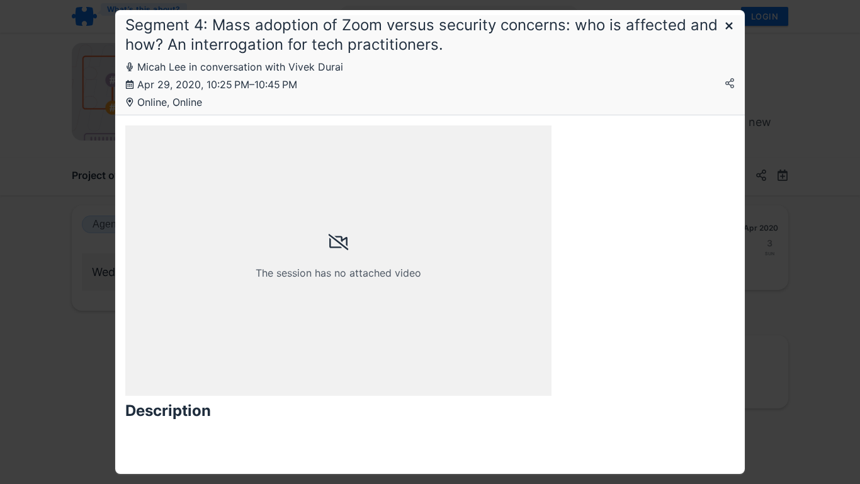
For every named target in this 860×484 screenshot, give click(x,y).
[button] (729, 26)
